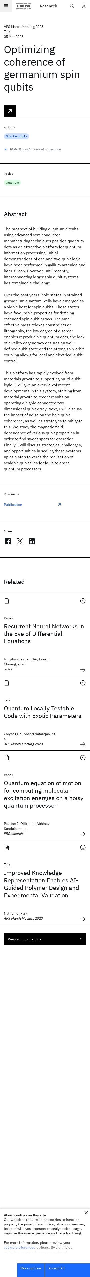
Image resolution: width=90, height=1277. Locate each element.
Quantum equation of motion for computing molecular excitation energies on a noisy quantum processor (44, 794)
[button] (86, 1212)
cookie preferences (19, 1247)
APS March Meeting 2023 (24, 26)
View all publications (25, 939)
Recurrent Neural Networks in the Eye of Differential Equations (44, 633)
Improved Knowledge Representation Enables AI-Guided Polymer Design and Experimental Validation (41, 884)
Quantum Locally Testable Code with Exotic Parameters (43, 711)
